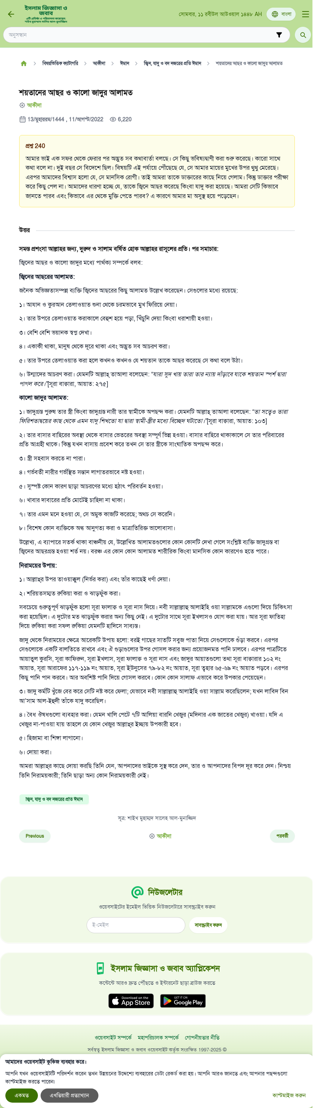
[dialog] (157, 1081)
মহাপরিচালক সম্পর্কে (158, 1038)
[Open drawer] (305, 14)
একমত (22, 1095)
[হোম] (23, 63)
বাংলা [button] (286, 14)
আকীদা (34, 105)
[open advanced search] (279, 34)
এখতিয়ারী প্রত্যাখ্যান (69, 1095)
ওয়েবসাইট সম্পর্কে (113, 1038)
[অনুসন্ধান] (303, 35)
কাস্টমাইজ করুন (289, 1095)
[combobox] (141, 35)
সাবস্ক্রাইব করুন (208, 925)
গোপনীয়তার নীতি (202, 1038)
